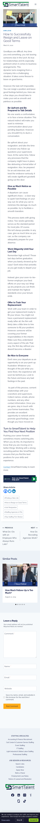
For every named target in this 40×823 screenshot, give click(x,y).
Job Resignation (10, 507)
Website (8, 688)
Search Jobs (20, 764)
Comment (9, 633)
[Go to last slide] (6, 582)
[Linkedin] (14, 491)
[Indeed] (31, 795)
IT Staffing (20, 748)
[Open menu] (35, 4)
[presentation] (20, 574)
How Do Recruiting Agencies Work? (30, 533)
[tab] (15, 604)
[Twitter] (10, 491)
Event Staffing (20, 745)
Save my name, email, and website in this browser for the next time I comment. (20, 697)
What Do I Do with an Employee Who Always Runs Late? (10, 536)
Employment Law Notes (20, 776)
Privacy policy (5, 820)
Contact (6, 467)
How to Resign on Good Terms (15, 503)
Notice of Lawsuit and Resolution (20, 779)
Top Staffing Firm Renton (13, 517)
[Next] (34, 582)
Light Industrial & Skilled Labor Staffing (20, 751)
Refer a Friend (20, 773)
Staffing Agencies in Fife (13, 512)
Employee (7, 30)
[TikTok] (25, 801)
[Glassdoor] (19, 801)
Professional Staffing (20, 754)
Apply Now (20, 770)
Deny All (19, 820)
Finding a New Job (11, 498)
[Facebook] (5, 491)
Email (7, 677)
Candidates (20, 767)
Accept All (33, 820)
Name (7, 666)
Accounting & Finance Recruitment (20, 739)
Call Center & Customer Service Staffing (20, 742)
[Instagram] (25, 795)
